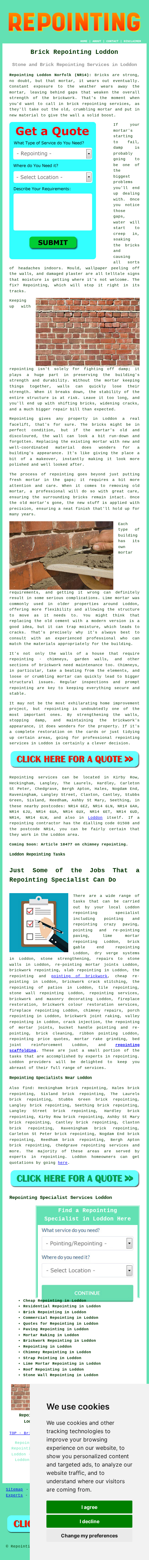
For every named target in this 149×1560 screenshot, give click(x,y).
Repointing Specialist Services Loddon (60, 1197)
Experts (14, 1495)
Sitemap (14, 1489)
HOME (83, 41)
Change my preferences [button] (89, 1535)
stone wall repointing (36, 993)
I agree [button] (89, 1507)
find (27, 1088)
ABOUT (97, 41)
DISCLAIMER (132, 41)
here (63, 1163)
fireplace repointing (34, 1010)
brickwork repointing (34, 970)
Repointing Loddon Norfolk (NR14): (50, 75)
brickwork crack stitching (94, 982)
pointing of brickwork (79, 976)
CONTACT (112, 41)
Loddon (95, 818)
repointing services (105, 1145)
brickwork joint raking (92, 1016)
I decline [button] (89, 1521)
